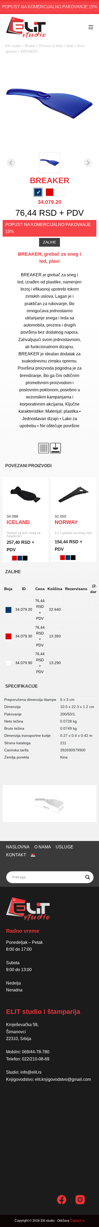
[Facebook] (61, 1199)
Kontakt (16, 855)
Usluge (64, 847)
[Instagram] (80, 1199)
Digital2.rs (77, 1221)
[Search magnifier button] (87, 877)
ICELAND (18, 522)
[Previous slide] (11, 162)
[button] (49, 162)
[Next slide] (88, 162)
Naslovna (18, 847)
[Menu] (90, 27)
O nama (42, 847)
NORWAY (66, 522)
